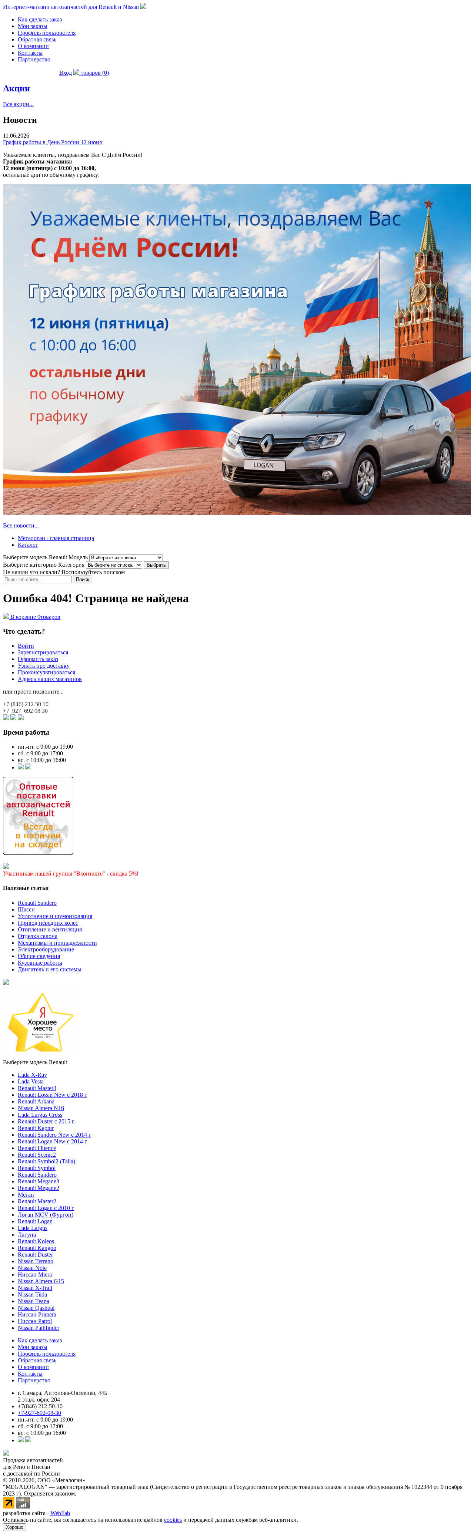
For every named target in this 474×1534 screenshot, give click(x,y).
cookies (173, 1520)
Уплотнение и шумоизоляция (55, 916)
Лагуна (27, 1234)
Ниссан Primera (37, 1314)
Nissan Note (32, 1268)
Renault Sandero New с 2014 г (54, 1135)
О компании (33, 46)
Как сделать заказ (40, 19)
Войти (26, 646)
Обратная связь (37, 39)
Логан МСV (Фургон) (45, 1214)
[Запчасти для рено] (28, 767)
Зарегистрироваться (43, 652)
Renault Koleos (36, 1241)
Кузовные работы (40, 963)
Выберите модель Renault (35, 1062)
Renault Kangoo (37, 1248)
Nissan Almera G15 (41, 1281)
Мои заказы (32, 26)
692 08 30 (25, 711)
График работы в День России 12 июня (52, 142)
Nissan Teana (33, 1301)
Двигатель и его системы (49, 969)
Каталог (28, 545)
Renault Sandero (37, 903)
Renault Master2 (37, 1201)
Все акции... (18, 104)
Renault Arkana (36, 1101)
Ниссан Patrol (35, 1321)
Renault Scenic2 (37, 1155)
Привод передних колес (48, 923)
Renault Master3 (37, 1088)
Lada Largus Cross (40, 1115)
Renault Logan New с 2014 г (52, 1141)
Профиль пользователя (47, 33)
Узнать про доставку (44, 666)
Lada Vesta (31, 1081)
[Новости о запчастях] (21, 767)
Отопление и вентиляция (50, 929)
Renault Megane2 (38, 1188)
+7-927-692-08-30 (39, 1413)
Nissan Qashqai (36, 1308)
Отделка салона (37, 936)
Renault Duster (35, 1254)
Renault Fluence (37, 1148)
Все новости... (21, 525)
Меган (26, 1194)
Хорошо (14, 1527)
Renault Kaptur (36, 1128)
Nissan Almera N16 (41, 1108)
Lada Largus (32, 1228)
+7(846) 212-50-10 (40, 1406)
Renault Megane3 (38, 1181)
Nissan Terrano (35, 1261)
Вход (65, 73)
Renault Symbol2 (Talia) (46, 1161)
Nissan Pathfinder (38, 1328)
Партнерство (34, 59)
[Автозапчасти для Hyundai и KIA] (6, 983)
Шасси (26, 909)
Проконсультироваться (46, 672)
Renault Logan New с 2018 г (52, 1095)
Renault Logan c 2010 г (46, 1208)
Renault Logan (35, 1221)
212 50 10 (26, 704)
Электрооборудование (46, 949)
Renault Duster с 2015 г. (46, 1121)
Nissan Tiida (32, 1294)
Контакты (30, 53)
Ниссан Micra (35, 1274)
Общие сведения (39, 956)
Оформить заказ (38, 659)
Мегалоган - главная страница (56, 538)
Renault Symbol (37, 1168)
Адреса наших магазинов (50, 679)
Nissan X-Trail (35, 1288)
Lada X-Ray (32, 1075)
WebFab (60, 1513)
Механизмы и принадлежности (57, 943)
